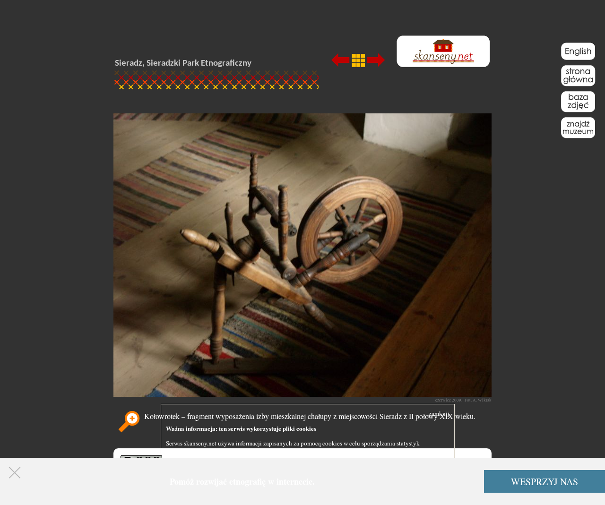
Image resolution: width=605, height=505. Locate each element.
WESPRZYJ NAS (544, 481)
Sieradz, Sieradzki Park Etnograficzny (183, 63)
